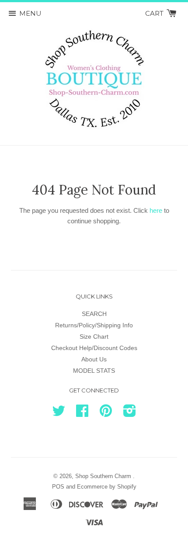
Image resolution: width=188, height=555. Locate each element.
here (156, 210)
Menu (30, 13)
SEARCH (94, 313)
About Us (94, 359)
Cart (155, 13)
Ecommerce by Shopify (106, 486)
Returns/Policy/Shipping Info (94, 325)
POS (58, 486)
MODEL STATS (94, 370)
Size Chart (94, 336)
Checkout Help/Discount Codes (94, 347)
